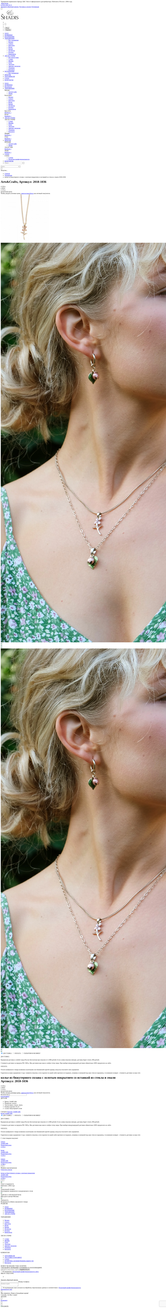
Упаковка (11, 68)
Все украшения (13, 40)
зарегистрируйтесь (27, 193)
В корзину (4, 1300)
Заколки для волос (14, 66)
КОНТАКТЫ (9, 80)
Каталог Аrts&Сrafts (13, 1112)
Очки (10, 62)
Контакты (8, 1263)
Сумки (10, 59)
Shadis (10, 93)
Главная (7, 173)
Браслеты (11, 45)
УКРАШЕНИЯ (9, 38)
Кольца (10, 42)
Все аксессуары (13, 57)
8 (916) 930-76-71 (6, 5)
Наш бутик (4, 3)
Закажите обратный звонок (10, 7)
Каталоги (11, 69)
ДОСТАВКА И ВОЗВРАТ (13, 1257)
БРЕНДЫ (8, 75)
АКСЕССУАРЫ (10, 56)
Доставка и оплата (25, 7)
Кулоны (11, 52)
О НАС (7, 78)
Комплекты (12, 54)
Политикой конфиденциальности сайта (26, 1271)
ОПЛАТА (18, 1053)
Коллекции (8, 87)
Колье (10, 47)
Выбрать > (8, 112)
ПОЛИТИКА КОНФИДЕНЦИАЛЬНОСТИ (19, 1261)
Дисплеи (11, 64)
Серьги (10, 43)
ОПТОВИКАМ (10, 76)
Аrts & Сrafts (12, 92)
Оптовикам (35, 7)
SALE (7, 33)
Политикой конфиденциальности (70, 1288)
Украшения (8, 175)
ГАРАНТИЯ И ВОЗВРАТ (32, 1053)
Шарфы (10, 61)
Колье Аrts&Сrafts (6, 1113)
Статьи (10, 157)
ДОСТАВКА (7, 1053)
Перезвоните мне (6, 1289)
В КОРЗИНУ (5, 1096)
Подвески (11, 50)
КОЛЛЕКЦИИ (9, 37)
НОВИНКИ (8, 35)
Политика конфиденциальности (18, 159)
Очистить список (6, 1169)
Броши (10, 49)
